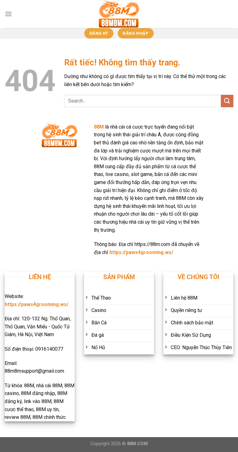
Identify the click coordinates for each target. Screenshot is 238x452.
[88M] (119, 14)
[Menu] (8, 13)
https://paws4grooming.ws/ (141, 252)
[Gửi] (227, 101)
